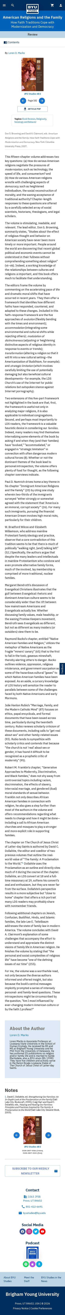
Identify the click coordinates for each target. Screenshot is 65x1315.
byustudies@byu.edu (34, 1213)
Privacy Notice (21, 1308)
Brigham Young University (32, 1294)
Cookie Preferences (41, 1308)
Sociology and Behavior (25, 122)
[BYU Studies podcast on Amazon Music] (39, 1264)
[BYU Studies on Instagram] (29, 1231)
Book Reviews (29, 119)
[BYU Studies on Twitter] (36, 1231)
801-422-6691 (34, 1206)
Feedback (62, 668)
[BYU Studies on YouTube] (42, 1231)
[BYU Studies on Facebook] (23, 1231)
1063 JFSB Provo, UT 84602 (32, 1198)
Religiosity (41, 119)
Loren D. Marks (16, 52)
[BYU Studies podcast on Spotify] (26, 1264)
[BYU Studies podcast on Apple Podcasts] (32, 1264)
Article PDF (34, 109)
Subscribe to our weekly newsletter (30, 1171)
